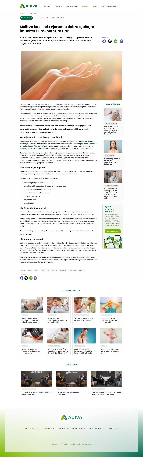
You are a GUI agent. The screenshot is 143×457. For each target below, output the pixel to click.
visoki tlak (63, 270)
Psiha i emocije (33, 14)
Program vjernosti (109, 6)
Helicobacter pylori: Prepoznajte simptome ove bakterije (31, 349)
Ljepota (59, 6)
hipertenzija (45, 270)
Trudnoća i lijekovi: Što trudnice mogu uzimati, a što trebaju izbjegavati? (58, 349)
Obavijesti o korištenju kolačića (72, 429)
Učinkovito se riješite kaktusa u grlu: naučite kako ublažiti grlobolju (83, 349)
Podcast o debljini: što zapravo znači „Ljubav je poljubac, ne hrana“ (106, 391)
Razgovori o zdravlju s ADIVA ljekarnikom (68, 391)
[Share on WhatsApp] (115, 41)
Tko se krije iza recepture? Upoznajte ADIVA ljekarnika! (36, 391)
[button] (122, 6)
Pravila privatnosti (96, 429)
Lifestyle (85, 6)
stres (36, 270)
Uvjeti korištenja (32, 429)
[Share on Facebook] (104, 41)
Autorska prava (49, 429)
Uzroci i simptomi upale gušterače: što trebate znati (110, 349)
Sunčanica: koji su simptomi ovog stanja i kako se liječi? (110, 318)
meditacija (73, 270)
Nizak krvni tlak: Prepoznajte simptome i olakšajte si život (57, 318)
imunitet (81, 270)
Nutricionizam (72, 6)
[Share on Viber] (121, 41)
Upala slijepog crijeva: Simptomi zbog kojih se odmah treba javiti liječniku (31, 319)
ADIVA (95, 6)
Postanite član (112, 231)
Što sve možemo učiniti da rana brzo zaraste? (83, 317)
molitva (54, 270)
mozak (30, 270)
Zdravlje (47, 6)
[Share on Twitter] (110, 41)
